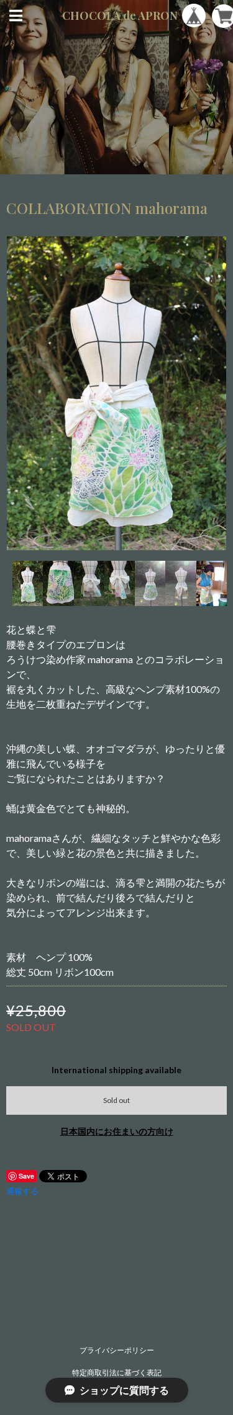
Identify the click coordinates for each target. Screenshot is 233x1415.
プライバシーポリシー (117, 1350)
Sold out (116, 1100)
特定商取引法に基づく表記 (117, 1372)
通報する (22, 1191)
